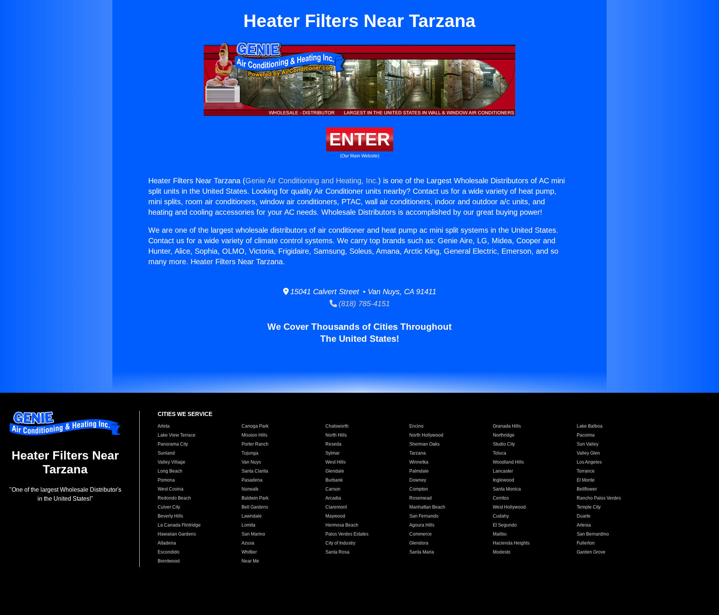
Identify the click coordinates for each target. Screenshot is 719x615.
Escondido (168, 552)
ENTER (359, 139)
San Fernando (424, 516)
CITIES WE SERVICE (185, 414)
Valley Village (171, 462)
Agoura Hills (421, 525)
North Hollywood (426, 435)
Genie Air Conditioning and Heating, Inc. (311, 181)
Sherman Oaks (424, 444)
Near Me (250, 561)
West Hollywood (509, 507)
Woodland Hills (508, 462)
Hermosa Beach (341, 525)
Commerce (420, 534)
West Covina (170, 489)
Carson (332, 489)
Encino (416, 426)
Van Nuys (251, 462)
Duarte (584, 516)
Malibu (500, 534)
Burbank (334, 480)
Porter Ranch (255, 444)
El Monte (586, 480)
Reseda (333, 444)
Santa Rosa (337, 552)
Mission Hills (254, 435)
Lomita (248, 525)
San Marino (253, 534)
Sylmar (332, 453)
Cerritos (501, 498)
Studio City (504, 444)
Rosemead (420, 498)
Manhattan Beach (427, 507)
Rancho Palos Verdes (599, 498)
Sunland (166, 453)
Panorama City (173, 444)
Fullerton (586, 543)
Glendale (334, 471)
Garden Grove (591, 552)
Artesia (584, 525)
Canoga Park (255, 426)
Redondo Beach (174, 498)
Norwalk (250, 489)
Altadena (167, 543)
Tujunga (250, 453)
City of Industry (340, 543)
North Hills (336, 435)
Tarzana (417, 453)
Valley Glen (588, 453)
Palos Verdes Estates (346, 534)
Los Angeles (589, 462)
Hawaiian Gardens (177, 534)
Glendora (418, 543)
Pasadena (252, 480)
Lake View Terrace (176, 435)
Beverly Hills (170, 516)
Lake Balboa (590, 426)
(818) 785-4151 (363, 303)
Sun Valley (587, 444)
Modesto (501, 552)
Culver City (169, 507)
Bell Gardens (255, 507)
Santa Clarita (255, 471)
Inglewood (503, 480)
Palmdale (419, 471)
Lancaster (503, 471)
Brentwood (169, 561)
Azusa (248, 543)
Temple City (589, 507)
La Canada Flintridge (179, 525)
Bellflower (587, 489)
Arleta (164, 426)
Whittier (249, 552)
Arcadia (333, 498)
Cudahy (501, 516)
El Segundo (505, 525)
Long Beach (170, 471)
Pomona (166, 480)
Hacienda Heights (511, 543)
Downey (417, 480)
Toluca (499, 453)
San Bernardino (593, 534)
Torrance (586, 471)
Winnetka (418, 462)
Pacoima (586, 435)
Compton (418, 489)
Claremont (336, 507)
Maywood (335, 516)
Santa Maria (421, 552)
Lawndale (252, 516)
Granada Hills (507, 426)
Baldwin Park (255, 498)
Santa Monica (507, 489)
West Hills (335, 462)
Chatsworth (337, 426)
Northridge (504, 435)
